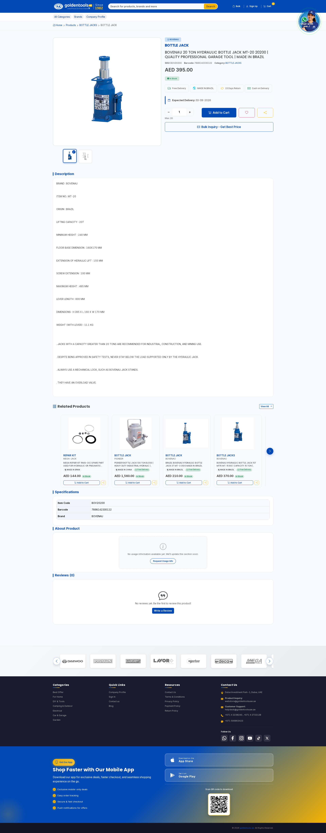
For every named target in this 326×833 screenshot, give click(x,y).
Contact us (114, 701)
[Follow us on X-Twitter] (267, 738)
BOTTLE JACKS (88, 25)
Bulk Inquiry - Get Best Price (221, 127)
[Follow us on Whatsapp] (224, 738)
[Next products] (270, 451)
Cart (270, 5)
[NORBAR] (193, 661)
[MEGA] (254, 661)
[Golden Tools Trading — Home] (78, 6)
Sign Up (253, 6)
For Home (58, 697)
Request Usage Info (163, 561)
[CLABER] (133, 661)
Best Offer (58, 692)
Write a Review (163, 610)
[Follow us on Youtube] (250, 738)
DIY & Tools (59, 701)
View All (265, 406)
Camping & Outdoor (63, 706)
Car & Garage (59, 715)
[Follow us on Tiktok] (258, 738)
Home (59, 25)
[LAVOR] (163, 661)
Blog (111, 706)
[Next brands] (269, 661)
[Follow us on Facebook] (232, 738)
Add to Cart (221, 112)
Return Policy (171, 710)
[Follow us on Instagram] (241, 738)
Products (71, 25)
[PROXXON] (103, 661)
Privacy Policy (172, 701)
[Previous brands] (56, 661)
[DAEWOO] (73, 661)
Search (210, 6)
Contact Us (170, 692)
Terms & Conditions (175, 697)
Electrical (57, 710)
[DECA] (224, 661)
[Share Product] (265, 112)
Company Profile (117, 692)
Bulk (238, 6)
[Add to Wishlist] (247, 112)
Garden (56, 720)
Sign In (112, 697)
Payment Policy (172, 706)
